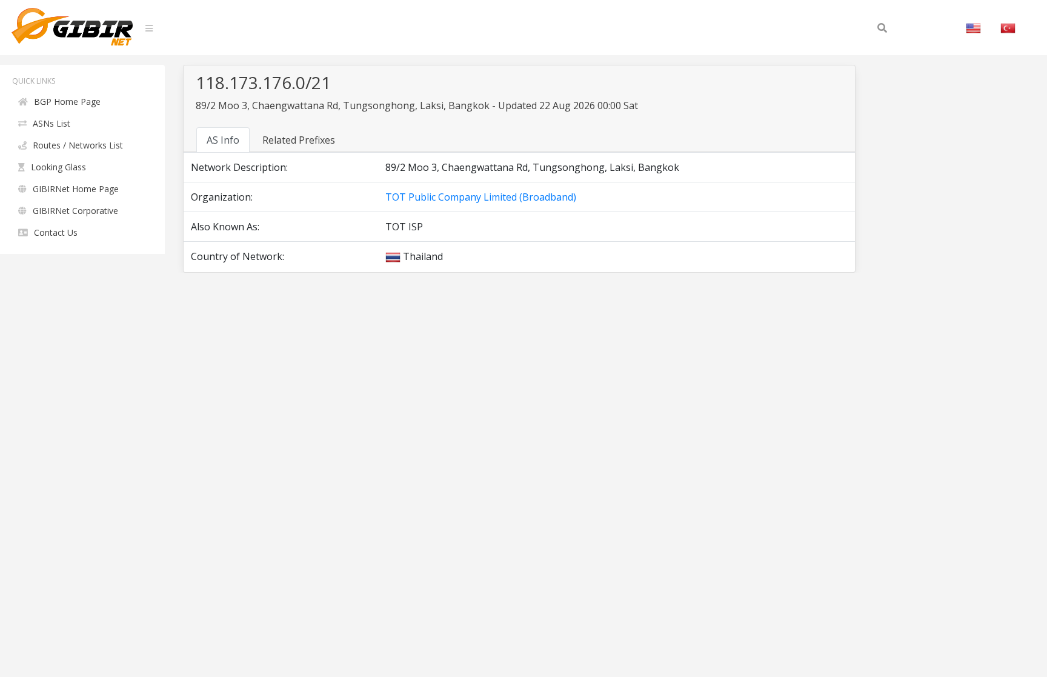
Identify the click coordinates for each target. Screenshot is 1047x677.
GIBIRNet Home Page (76, 189)
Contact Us (56, 232)
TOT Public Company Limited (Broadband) (480, 197)
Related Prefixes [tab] (298, 140)
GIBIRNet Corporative (75, 210)
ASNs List (51, 123)
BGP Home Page (67, 101)
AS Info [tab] (223, 140)
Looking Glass (58, 167)
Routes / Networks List (78, 145)
